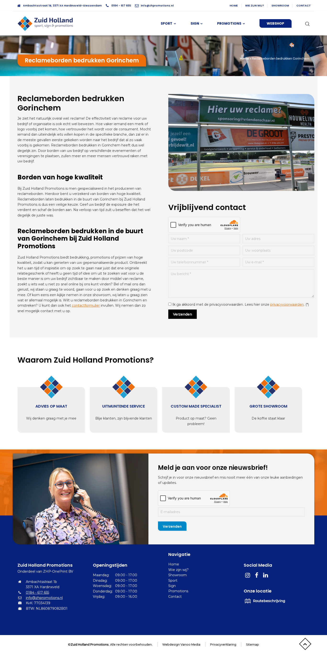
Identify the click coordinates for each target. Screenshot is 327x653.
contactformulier (86, 305)
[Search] (306, 24)
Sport (172, 580)
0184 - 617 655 (121, 5)
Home (234, 5)
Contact (303, 5)
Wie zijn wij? (254, 5)
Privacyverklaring (223, 644)
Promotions (178, 591)
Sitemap (252, 644)
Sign (172, 586)
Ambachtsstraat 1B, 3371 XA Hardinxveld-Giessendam (62, 5)
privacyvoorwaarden (287, 304)
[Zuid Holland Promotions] (47, 23)
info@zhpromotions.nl (157, 5)
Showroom (280, 5)
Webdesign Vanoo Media (181, 644)
